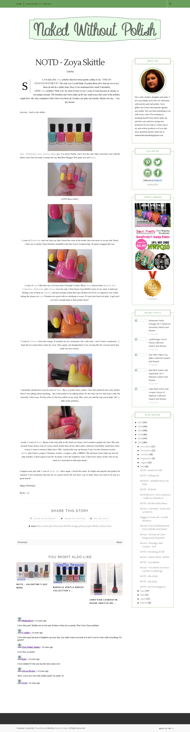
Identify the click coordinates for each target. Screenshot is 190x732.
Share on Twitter (75, 519)
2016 (140, 426)
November (145, 450)
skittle (95, 526)
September (146, 458)
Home (19, 4)
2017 (140, 422)
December (145, 446)
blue (38, 526)
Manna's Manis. (62, 728)
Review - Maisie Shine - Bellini (155, 557)
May (142, 595)
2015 (140, 430)
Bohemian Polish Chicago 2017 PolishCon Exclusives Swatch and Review (160, 325)
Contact (47, 4)
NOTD (67, 526)
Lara (39, 153)
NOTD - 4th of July (149, 576)
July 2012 (53, 526)
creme (45, 526)
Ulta (26, 453)
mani (60, 526)
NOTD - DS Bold (148, 489)
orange (74, 526)
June (142, 591)
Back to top (165, 728)
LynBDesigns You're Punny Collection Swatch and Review (158, 342)
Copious (47, 292)
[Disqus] (70, 650)
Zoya (59, 79)
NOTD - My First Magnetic (153, 587)
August (144, 462)
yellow (102, 526)
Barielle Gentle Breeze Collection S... (68, 589)
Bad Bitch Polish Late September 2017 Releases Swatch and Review (158, 375)
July (142, 466)
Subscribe (152, 184)
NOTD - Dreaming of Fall (152, 552)
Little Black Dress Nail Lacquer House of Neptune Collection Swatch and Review (158, 394)
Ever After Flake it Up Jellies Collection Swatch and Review (159, 358)
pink (81, 526)
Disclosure (32, 4)
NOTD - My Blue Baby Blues (153, 503)
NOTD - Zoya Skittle (150, 562)
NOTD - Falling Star (149, 475)
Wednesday (31, 153)
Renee (93, 157)
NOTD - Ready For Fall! (151, 470)
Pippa (53, 153)
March (143, 603)
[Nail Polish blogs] (153, 300)
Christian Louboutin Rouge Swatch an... (104, 601)
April (143, 599)
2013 (140, 438)
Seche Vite (54, 471)
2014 (140, 434)
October (144, 454)
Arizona (46, 153)
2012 (140, 442)
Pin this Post (101, 519)
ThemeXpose (40, 728)
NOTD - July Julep (148, 581)
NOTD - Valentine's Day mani (31, 586)
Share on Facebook (44, 519)
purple (87, 526)
